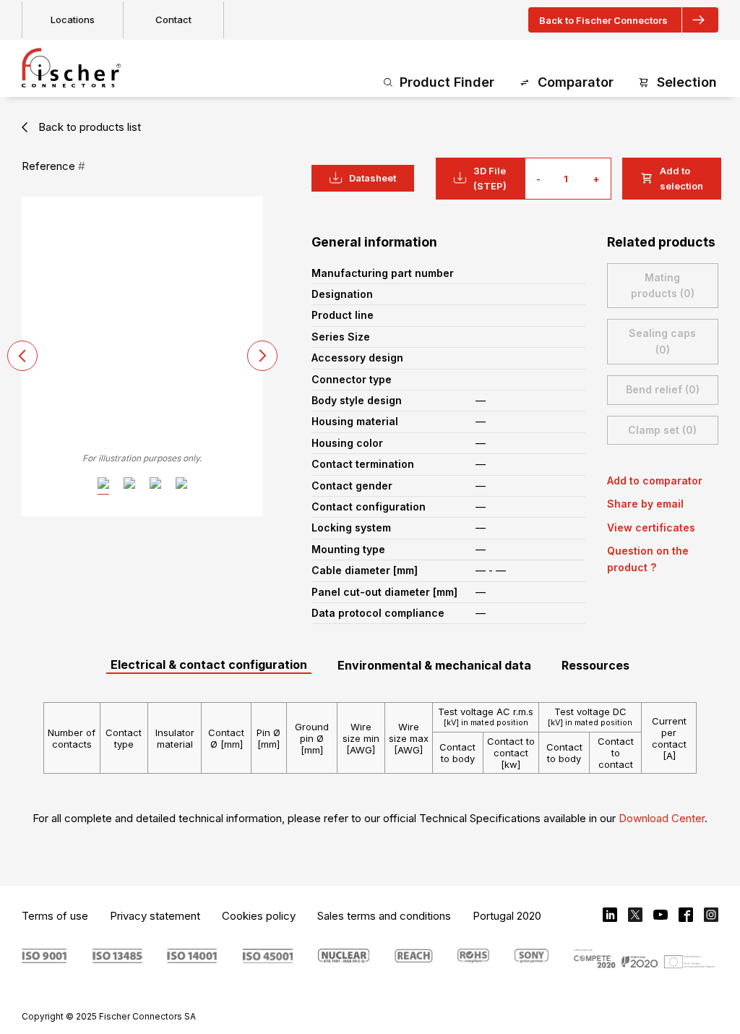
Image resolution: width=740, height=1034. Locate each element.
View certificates (651, 527)
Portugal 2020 (507, 916)
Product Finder (447, 82)
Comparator (576, 82)
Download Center (662, 818)
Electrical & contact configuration (209, 664)
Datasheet (372, 178)
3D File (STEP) (490, 178)
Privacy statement (155, 916)
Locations (73, 19)
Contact (173, 19)
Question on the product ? (648, 558)
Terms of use (55, 916)
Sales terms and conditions (384, 916)
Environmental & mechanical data (434, 665)
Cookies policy (259, 916)
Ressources (595, 665)
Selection (687, 82)
